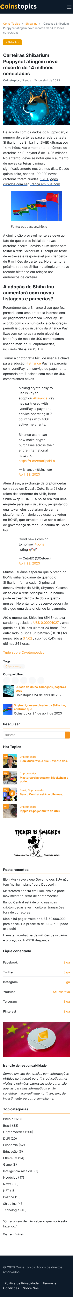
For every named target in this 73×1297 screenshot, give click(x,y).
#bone (40, 544)
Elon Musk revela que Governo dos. (44, 761)
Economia (14, 1145)
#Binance (33, 363)
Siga (66, 962)
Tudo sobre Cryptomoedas (23, 652)
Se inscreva (61, 992)
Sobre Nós (31, 1288)
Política (12, 1197)
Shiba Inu (31, 23)
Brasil (10, 1125)
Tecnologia (14, 1210)
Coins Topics (11, 23)
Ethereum (13, 1158)
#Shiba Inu (12, 42)
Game (10, 1164)
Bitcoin (12, 1119)
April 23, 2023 (29, 474)
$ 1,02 (27, 638)
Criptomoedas (14, 666)
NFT (9, 1191)
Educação (13, 1151)
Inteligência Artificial (20, 1171)
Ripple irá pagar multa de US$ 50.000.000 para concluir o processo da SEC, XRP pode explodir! (35, 924)
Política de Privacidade (22, 1283)
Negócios (13, 1177)
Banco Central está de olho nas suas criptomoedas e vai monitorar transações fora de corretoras (33, 907)
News (10, 1184)
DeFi (10, 1138)
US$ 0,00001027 (46, 623)
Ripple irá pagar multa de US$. (40, 811)
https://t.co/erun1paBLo (37, 461)
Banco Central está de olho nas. (41, 794)
